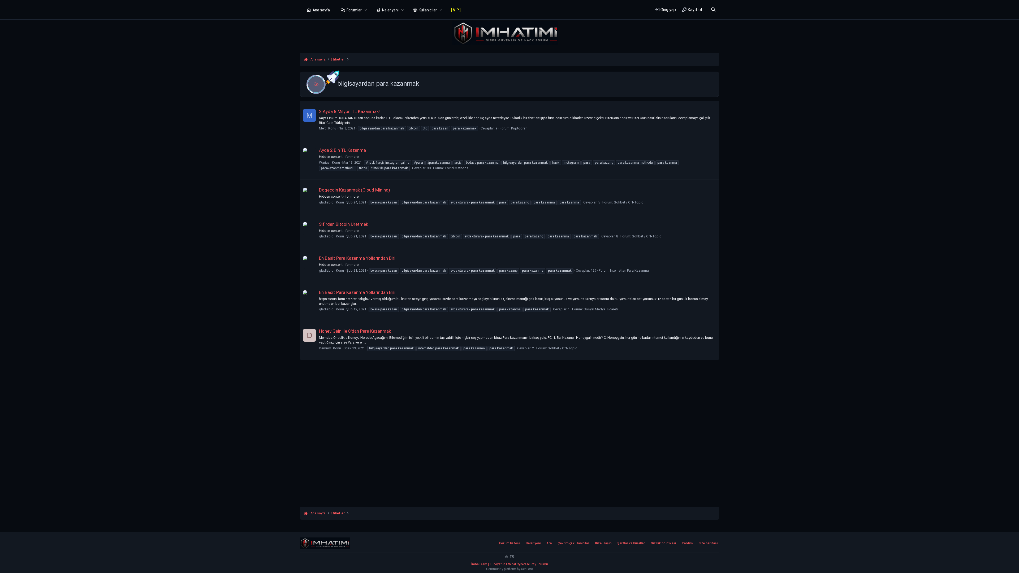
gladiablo (326, 202)
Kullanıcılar (428, 10)
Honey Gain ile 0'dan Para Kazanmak (355, 331)
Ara (549, 543)
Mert (322, 128)
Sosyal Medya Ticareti (601, 309)
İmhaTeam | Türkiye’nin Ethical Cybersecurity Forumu (509, 564)
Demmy (325, 348)
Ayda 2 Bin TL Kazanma (342, 150)
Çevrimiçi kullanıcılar (573, 543)
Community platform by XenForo (509, 569)
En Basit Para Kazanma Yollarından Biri (357, 258)
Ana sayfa (321, 10)
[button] (365, 10)
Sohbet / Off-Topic (628, 202)
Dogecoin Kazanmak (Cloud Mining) (354, 190)
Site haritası (708, 543)
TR (511, 556)
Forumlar (354, 10)
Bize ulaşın (603, 543)
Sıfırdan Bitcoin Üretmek (343, 224)
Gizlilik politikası (663, 543)
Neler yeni (390, 10)
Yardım (687, 543)
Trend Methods (456, 168)
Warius (324, 162)
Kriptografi (519, 128)
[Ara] (713, 10)
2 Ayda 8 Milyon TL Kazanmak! (349, 111)
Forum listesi (509, 543)
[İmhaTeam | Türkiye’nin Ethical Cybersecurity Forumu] (325, 543)
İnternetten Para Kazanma (629, 270)
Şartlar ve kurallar (631, 543)
